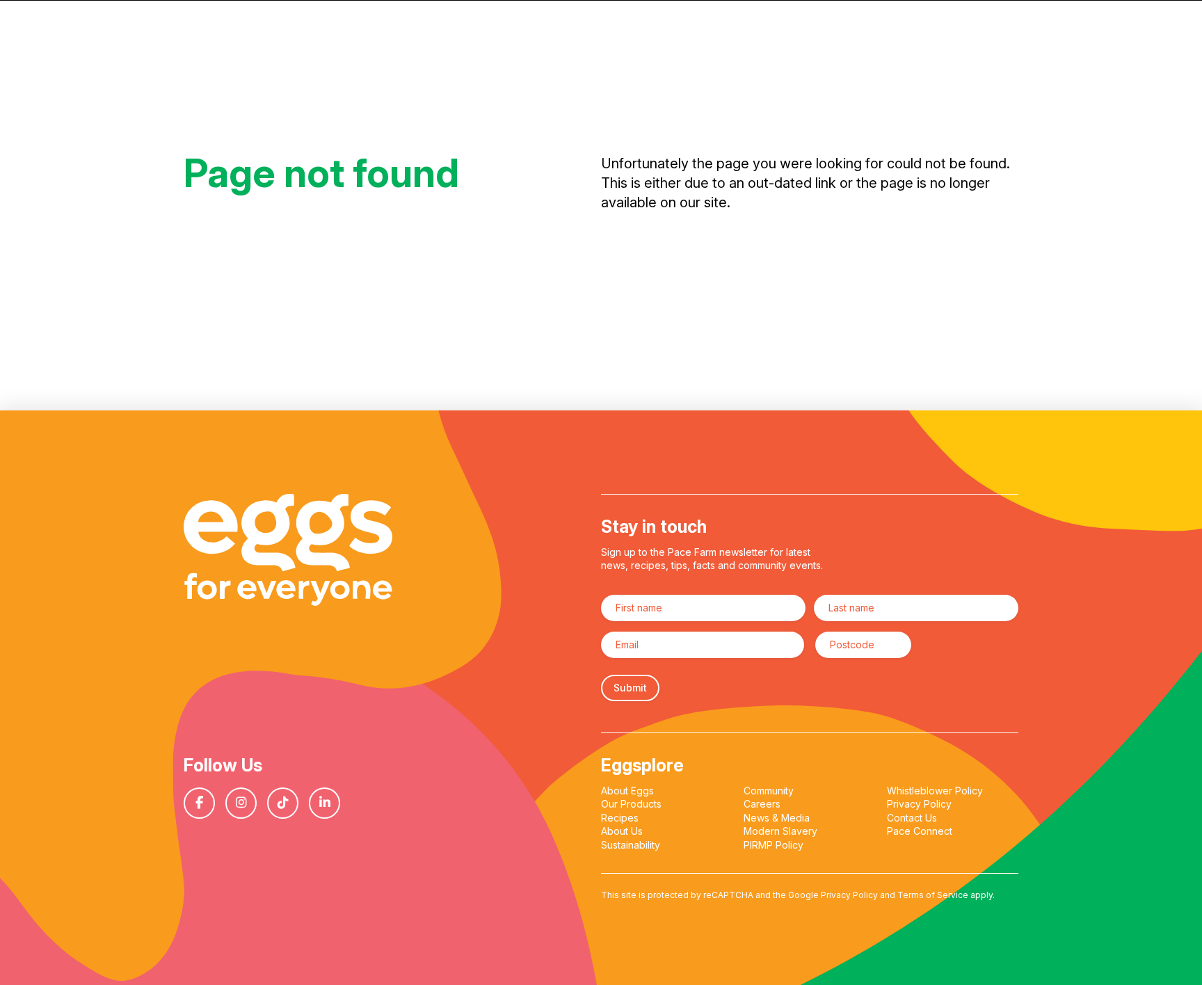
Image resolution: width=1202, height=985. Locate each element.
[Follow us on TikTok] (288, 803)
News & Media (777, 818)
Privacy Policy (919, 804)
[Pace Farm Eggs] (288, 550)
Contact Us (912, 818)
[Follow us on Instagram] (246, 803)
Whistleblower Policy (935, 790)
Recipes (620, 818)
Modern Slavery (780, 831)
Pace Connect (919, 831)
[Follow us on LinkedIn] (330, 803)
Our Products (631, 804)
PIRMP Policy (773, 845)
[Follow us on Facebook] (204, 803)
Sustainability (630, 845)
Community (769, 790)
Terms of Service (932, 895)
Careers (762, 804)
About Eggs (627, 790)
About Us (622, 831)
